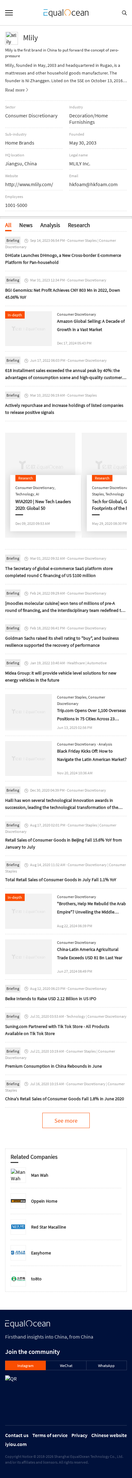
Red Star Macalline (48, 1227)
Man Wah (39, 1175)
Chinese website (109, 1435)
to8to (36, 1279)
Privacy (79, 1435)
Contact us (17, 1435)
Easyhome (41, 1253)
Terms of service (50, 1435)
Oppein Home (44, 1201)
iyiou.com (16, 1444)
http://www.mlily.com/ (29, 184)
